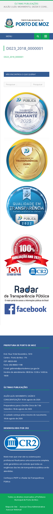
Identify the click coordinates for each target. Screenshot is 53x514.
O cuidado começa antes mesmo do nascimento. (25, 414)
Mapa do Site (11, 506)
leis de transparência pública (30, 467)
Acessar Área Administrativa (32, 506)
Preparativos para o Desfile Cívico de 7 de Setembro (27, 6)
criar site (21, 456)
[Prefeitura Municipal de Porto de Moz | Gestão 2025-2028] (26, 23)
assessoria (35, 460)
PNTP (16, 478)
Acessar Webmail (13, 509)
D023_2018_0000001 (14, 56)
